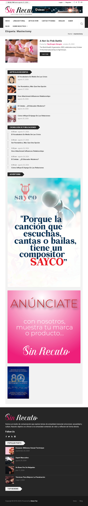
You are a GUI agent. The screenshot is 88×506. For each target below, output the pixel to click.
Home (70, 34)
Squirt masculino (22, 458)
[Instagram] (79, 2)
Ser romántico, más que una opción (32, 86)
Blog (7, 26)
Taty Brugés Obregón (54, 44)
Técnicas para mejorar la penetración (30, 477)
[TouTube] (81, 2)
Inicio (7, 21)
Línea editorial (19, 21)
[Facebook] (74, 2)
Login (60, 2)
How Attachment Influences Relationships (34, 96)
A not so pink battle (51, 40)
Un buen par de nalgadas (25, 467)
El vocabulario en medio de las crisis (32, 77)
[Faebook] (6, 437)
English (62, 21)
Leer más (45, 54)
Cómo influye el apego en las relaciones (34, 116)
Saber (70, 21)
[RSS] (12, 437)
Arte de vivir (33, 21)
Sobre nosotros (19, 26)
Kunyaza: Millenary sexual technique (30, 448)
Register (68, 2)
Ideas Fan (34, 501)
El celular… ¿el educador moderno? (31, 106)
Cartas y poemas (48, 21)
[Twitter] (76, 2)
